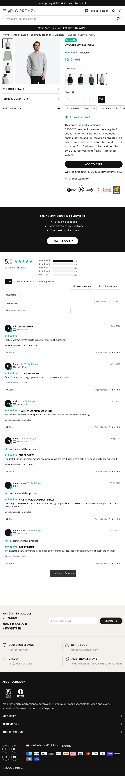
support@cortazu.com (84, 649)
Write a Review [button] (110, 286)
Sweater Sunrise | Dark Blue (18, 419)
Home (6, 34)
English (66, 745)
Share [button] (11, 352)
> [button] (63, 573)
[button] (113, 352)
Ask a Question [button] (84, 286)
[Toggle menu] (4, 11)
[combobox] (62, 18)
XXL (101, 99)
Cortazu (17, 767)
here (25, 649)
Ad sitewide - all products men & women (38, 34)
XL (94, 100)
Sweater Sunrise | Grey (16, 382)
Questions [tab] (11, 294)
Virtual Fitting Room (83, 108)
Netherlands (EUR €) (43, 745)
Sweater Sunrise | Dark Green (19, 345)
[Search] (118, 19)
